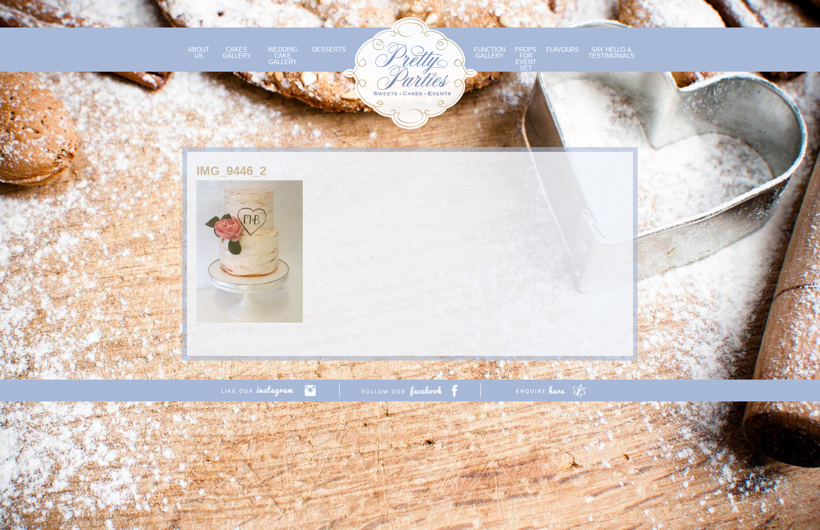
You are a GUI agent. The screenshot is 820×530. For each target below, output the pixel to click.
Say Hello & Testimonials (611, 52)
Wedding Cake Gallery (283, 55)
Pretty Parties (410, 73)
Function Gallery (489, 52)
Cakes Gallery (237, 52)
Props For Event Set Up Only (526, 65)
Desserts (329, 49)
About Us (198, 52)
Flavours (562, 49)
